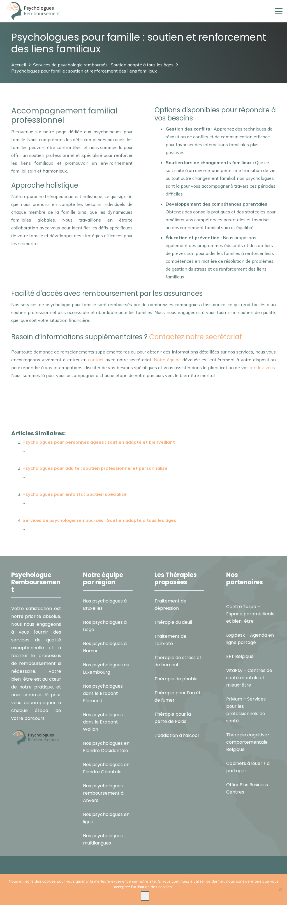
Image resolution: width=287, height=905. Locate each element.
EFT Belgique (240, 656)
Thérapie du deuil (173, 622)
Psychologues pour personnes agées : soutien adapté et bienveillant (98, 442)
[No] (280, 889)
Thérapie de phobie (176, 679)
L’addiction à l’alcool (176, 735)
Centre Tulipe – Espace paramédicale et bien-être (250, 613)
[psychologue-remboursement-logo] (33, 11)
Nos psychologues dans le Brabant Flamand (103, 693)
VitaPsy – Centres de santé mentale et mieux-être (249, 677)
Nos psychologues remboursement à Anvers (103, 793)
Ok (145, 896)
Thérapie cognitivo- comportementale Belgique (248, 742)
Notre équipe (167, 359)
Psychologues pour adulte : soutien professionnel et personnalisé (95, 468)
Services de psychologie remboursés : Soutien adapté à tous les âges (99, 520)
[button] (278, 11)
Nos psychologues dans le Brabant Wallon (103, 721)
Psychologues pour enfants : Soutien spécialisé (74, 494)
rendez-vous (262, 367)
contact (96, 359)
